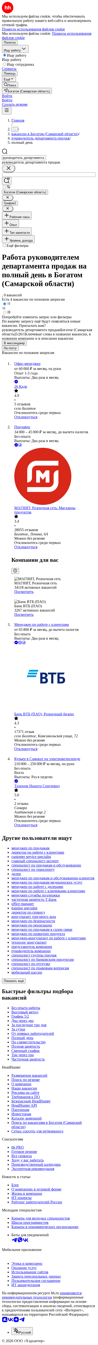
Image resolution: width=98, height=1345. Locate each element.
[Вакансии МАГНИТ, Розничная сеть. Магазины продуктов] (53, 477)
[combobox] (24, 157)
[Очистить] (8, 168)
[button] (7, 96)
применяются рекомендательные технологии (42, 1295)
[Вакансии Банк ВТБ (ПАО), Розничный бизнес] (53, 678)
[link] (10, 85)
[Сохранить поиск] (6, 181)
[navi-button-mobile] (6, 111)
